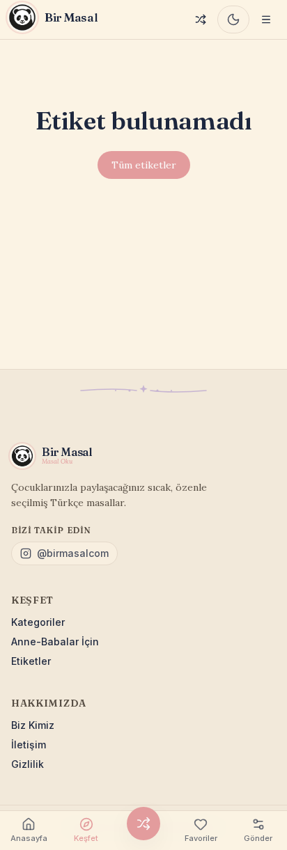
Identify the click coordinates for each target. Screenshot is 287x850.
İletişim (28, 744)
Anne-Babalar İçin (55, 641)
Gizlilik (27, 764)
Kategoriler (38, 622)
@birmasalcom (73, 553)
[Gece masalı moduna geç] (233, 19)
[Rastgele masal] (200, 19)
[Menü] (266, 19)
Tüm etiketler (143, 165)
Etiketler (31, 661)
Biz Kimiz (32, 725)
